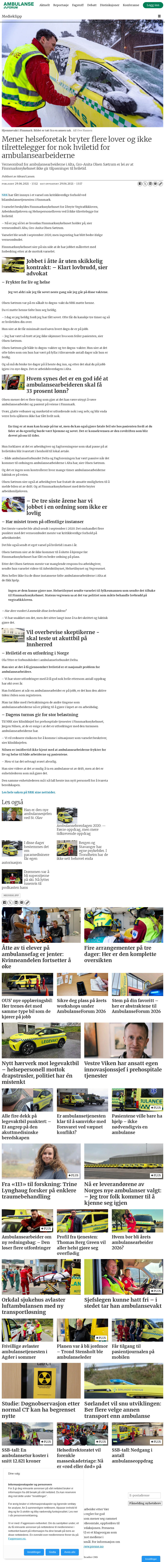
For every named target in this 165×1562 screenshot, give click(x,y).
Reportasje (61, 5)
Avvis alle (69, 1552)
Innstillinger (151, 1559)
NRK (5, 195)
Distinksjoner (109, 5)
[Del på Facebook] (139, 183)
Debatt (92, 5)
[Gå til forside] (19, 5)
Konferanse (131, 5)
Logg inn (153, 5)
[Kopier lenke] (160, 183)
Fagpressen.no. (17, 1538)
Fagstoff (78, 5)
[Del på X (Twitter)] (145, 183)
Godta (52, 1552)
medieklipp (11, 895)
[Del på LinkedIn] (150, 183)
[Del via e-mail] (155, 183)
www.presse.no (93, 1546)
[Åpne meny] (159, 16)
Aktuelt (44, 5)
